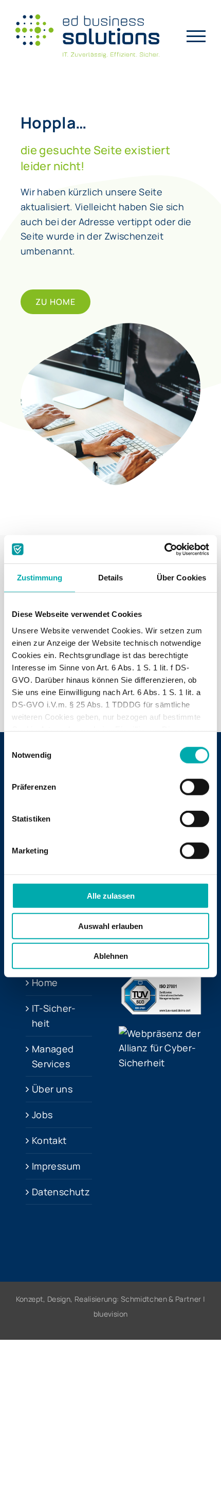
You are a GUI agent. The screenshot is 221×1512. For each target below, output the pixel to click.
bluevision (111, 1314)
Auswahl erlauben (110, 925)
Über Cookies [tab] (181, 577)
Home (45, 982)
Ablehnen (111, 956)
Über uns (52, 1089)
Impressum (56, 1166)
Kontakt (49, 1140)
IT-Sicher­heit (54, 1015)
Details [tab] (110, 577)
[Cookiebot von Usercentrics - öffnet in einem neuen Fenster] (164, 549)
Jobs (42, 1114)
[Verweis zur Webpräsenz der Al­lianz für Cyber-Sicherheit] (162, 1033)
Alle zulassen (111, 895)
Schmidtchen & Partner (161, 1299)
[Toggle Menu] (196, 36)
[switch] (194, 787)
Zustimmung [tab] (40, 577)
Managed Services (53, 1056)
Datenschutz (59, 1192)
